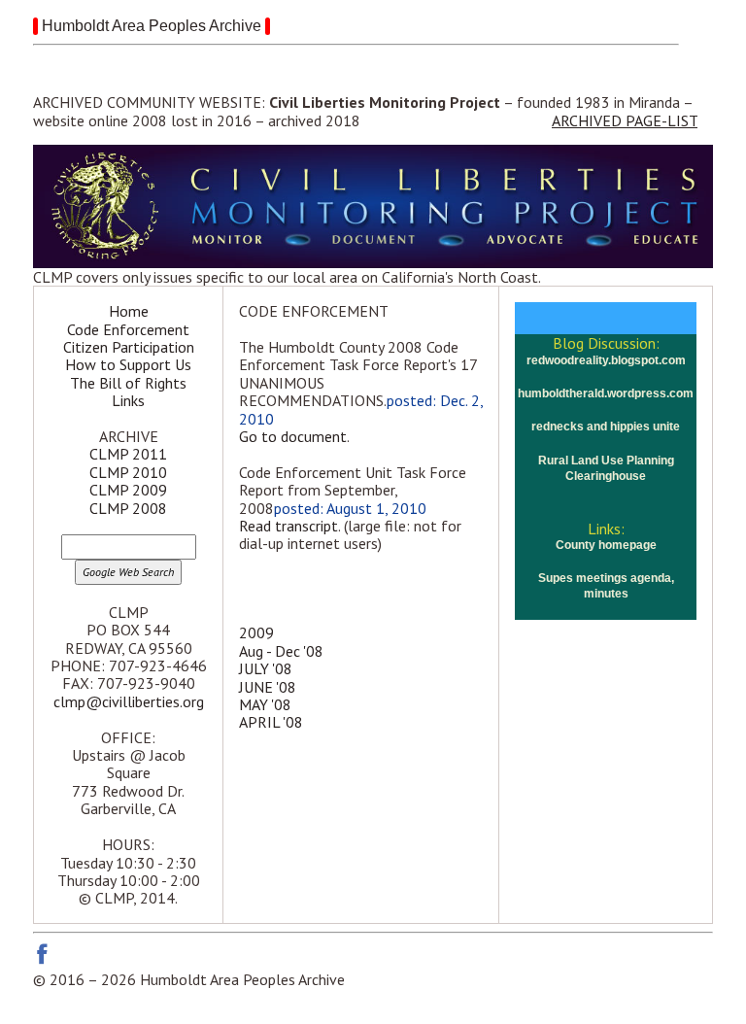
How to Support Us (128, 364)
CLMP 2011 (128, 453)
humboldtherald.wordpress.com (606, 393)
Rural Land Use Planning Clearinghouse (606, 468)
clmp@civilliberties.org (128, 701)
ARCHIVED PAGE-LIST (624, 120)
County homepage (606, 545)
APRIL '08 (271, 722)
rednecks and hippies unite (605, 426)
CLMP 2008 (128, 508)
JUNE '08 (267, 687)
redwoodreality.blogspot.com (606, 360)
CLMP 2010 (128, 472)
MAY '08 (265, 704)
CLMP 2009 (128, 489)
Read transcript (288, 525)
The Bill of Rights (128, 383)
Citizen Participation (128, 347)
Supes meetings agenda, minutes (606, 585)
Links (128, 400)
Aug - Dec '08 (281, 651)
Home (129, 311)
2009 (256, 632)
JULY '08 (265, 668)
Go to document (293, 436)
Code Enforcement (128, 329)
